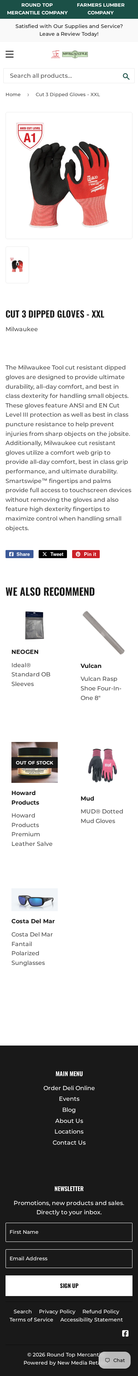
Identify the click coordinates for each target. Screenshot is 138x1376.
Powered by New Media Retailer (66, 1363)
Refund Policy (100, 1311)
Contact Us (69, 1142)
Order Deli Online (69, 1088)
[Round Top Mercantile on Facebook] (125, 1334)
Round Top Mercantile (76, 1355)
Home (13, 94)
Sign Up (69, 1285)
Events (69, 1098)
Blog (69, 1109)
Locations (69, 1131)
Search (23, 1311)
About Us (69, 1120)
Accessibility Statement (91, 1320)
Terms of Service (31, 1320)
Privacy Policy (57, 1311)
